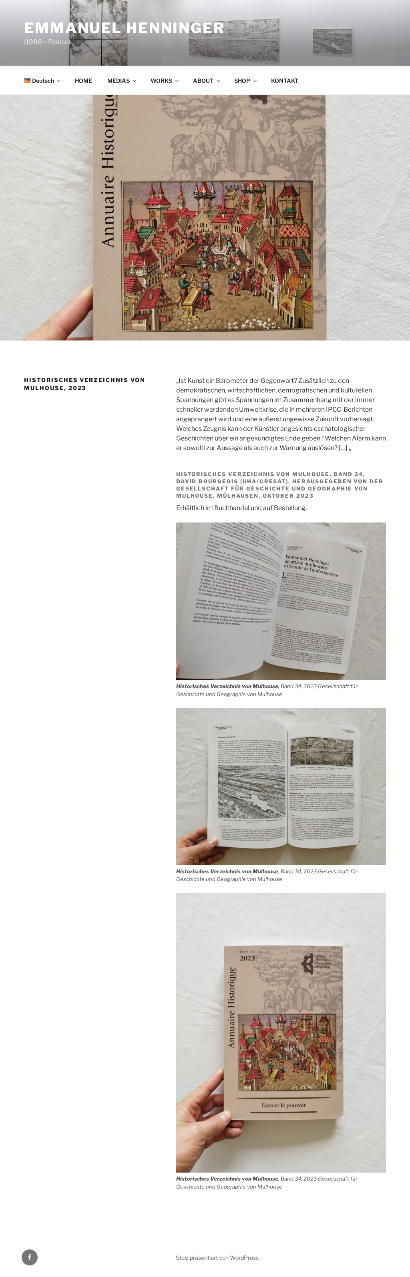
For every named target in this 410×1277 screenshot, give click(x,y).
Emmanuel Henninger (124, 28)
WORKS (161, 80)
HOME (83, 80)
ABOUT (203, 80)
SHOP (242, 80)
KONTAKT (284, 80)
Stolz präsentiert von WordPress (217, 1257)
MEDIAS (118, 80)
